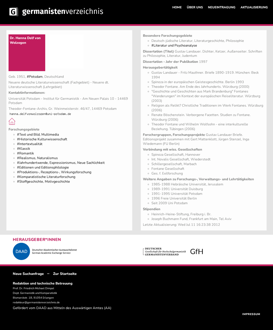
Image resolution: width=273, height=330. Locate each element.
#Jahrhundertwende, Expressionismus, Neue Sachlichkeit (61, 162)
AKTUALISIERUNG (254, 7)
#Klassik (23, 148)
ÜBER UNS (195, 7)
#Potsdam (35, 76)
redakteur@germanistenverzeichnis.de (36, 302)
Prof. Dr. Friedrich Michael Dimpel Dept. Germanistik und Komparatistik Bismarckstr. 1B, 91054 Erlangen (35, 293)
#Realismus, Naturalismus (37, 158)
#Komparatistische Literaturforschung (46, 177)
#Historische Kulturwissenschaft (42, 139)
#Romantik (25, 153)
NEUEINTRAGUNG (221, 7)
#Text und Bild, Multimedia (38, 134)
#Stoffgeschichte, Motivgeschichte (43, 181)
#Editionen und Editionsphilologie (43, 167)
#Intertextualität (29, 144)
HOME (177, 7)
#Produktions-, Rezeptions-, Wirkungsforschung (54, 172)
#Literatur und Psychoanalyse (174, 45)
